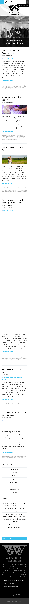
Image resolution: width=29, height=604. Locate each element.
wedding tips (7, 359)
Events (7, 417)
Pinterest (14, 2)
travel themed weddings (11, 358)
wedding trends (11, 191)
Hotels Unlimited (9, 599)
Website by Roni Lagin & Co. (16, 601)
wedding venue (11, 88)
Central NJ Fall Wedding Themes (12, 148)
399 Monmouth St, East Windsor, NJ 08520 (14, 580)
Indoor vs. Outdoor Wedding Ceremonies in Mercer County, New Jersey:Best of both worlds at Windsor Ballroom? (14, 517)
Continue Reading (7, 80)
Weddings (11, 55)
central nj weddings (21, 85)
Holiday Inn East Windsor (20, 86)
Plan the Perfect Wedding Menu (13, 370)
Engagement (14, 469)
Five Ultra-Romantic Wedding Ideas (11, 51)
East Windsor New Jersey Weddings (14, 85)
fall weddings (18, 188)
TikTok (6, 2)
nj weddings (14, 87)
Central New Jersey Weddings (10, 85)
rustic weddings (11, 190)
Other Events (14, 482)
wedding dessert (11, 137)
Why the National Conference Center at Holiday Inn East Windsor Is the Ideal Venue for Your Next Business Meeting (14, 507)
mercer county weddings (7, 87)
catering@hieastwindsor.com (11, 586)
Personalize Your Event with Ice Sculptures (14, 413)
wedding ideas (5, 88)
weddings (17, 88)
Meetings (14, 476)
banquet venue (7, 135)
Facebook (11, 2)
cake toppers (13, 135)
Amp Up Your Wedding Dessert (11, 98)
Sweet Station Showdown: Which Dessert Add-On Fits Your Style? (15, 526)
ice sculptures (7, 456)
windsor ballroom (23, 88)
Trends (7, 55)
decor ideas (4, 357)
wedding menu (5, 191)
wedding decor (21, 87)
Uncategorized (14, 489)
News (14, 479)
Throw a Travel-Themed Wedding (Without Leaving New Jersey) (13, 202)
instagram (8, 2)
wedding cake (4, 137)
